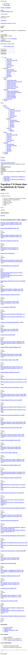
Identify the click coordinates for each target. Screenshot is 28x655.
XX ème (9, 73)
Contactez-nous (7, 628)
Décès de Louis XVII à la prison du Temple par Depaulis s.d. (13, 507)
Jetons (5, 79)
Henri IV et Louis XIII (12, 60)
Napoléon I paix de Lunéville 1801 (8, 334)
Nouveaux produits (8, 627)
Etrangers (9, 67)
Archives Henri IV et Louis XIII (14, 81)
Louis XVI (9, 64)
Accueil (5, 106)
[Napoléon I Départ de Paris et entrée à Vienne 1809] (13, 395)
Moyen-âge (9, 59)
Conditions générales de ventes (11, 630)
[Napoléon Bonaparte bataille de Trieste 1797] (12, 367)
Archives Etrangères (11, 97)
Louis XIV (9, 61)
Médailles (6, 89)
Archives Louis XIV (11, 83)
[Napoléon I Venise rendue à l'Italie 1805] (11, 447)
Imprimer (3, 215)
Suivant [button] (2, 168)
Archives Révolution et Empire (14, 92)
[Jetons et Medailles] (6, 7)
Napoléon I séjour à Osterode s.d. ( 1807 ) (9, 600)
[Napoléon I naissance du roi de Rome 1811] (11, 515)
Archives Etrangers (11, 88)
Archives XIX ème (11, 93)
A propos (6, 153)
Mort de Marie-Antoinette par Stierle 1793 (9, 240)
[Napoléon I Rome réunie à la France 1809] (11, 355)
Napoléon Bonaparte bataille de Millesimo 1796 (11, 347)
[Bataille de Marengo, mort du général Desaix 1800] (13, 422)
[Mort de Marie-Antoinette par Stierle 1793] (11, 235)
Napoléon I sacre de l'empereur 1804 (8, 563)
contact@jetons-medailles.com (15, 640)
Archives (9, 128)
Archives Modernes (11, 96)
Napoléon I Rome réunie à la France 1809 (9, 359)
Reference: (3, 193)
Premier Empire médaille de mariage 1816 (10, 228)
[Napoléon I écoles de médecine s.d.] (9, 248)
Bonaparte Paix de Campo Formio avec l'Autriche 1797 (12, 492)
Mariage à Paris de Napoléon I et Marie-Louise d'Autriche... (13, 616)
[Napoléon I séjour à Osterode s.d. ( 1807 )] (11, 596)
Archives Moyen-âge (12, 80)
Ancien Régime (10, 69)
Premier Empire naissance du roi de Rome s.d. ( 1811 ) (12, 387)
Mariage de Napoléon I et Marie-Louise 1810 (10, 294)
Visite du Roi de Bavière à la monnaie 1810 (10, 265)
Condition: (3, 196)
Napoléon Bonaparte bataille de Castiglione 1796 (11, 477)
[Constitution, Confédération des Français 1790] (12, 571)
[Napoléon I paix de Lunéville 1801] (9, 330)
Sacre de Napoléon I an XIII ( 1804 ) (8, 307)
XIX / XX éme (10, 65)
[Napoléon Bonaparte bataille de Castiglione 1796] (13, 472)
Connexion (3, 40)
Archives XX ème (11, 95)
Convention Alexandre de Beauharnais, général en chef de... (13, 535)
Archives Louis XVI (11, 85)
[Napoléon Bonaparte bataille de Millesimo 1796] (12, 342)
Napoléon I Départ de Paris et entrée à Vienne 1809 (11, 400)
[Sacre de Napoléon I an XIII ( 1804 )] (10, 302)
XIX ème (9, 72)
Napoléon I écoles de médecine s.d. (8, 253)
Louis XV (9, 63)
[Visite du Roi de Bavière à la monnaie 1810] (11, 261)
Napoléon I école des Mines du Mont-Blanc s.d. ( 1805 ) (12, 322)
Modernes (9, 75)
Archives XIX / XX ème (12, 87)
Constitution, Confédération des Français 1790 (10, 575)
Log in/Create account (9, 46)
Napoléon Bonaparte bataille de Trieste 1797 (10, 372)
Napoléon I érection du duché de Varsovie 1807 (10, 440)
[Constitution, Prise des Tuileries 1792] (10, 583)
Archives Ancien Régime (12, 91)
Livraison (6, 152)
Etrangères (9, 76)
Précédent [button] (3, 170)
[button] (5, 57)
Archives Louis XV (11, 84)
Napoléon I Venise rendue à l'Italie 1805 (9, 452)
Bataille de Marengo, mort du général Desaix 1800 (11, 427)
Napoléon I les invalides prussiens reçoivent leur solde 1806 (13, 550)
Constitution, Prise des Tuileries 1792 (8, 588)
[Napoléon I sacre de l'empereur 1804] (10, 558)
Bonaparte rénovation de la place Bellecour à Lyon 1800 (12, 415)
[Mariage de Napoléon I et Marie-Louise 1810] (12, 289)
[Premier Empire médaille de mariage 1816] (11, 223)
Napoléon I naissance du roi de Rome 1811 (9, 520)
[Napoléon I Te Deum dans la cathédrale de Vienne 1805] (15, 178)
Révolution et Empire (12, 71)
